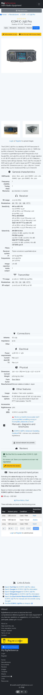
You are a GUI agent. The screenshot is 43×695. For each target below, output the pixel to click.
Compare (36, 28)
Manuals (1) (13, 28)
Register (18, 141)
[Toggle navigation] (39, 4)
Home (4, 14)
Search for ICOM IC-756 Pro (20, 592)
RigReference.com (26, 685)
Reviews (4, 667)
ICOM (23, 14)
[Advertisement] (21, 97)
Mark (34, 516)
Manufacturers (22, 11)
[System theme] (18, 691)
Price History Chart (22, 500)
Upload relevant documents (25, 443)
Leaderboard (5, 676)
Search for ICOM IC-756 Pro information (21, 589)
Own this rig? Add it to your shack (30, 34)
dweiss (35, 520)
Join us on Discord (11, 647)
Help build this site (7, 626)
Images (3, 669)
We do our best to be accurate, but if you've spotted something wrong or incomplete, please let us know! (25, 419)
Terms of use (5, 633)
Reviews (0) (21, 28)
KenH (35, 524)
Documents (5, 664)
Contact (3, 635)
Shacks (3, 674)
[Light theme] (22, 691)
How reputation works (8, 628)
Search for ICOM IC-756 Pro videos (20, 587)
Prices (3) (29, 28)
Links (3, 678)
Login (11, 141)
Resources (4, 681)
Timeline (4, 671)
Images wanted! (6, 630)
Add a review (10, 34)
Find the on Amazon (18, 603)
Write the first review (13, 466)
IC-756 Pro (31, 14)
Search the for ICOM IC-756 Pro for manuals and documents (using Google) (22, 599)
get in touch (18, 619)
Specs (6, 28)
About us (4, 623)
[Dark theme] (25, 691)
